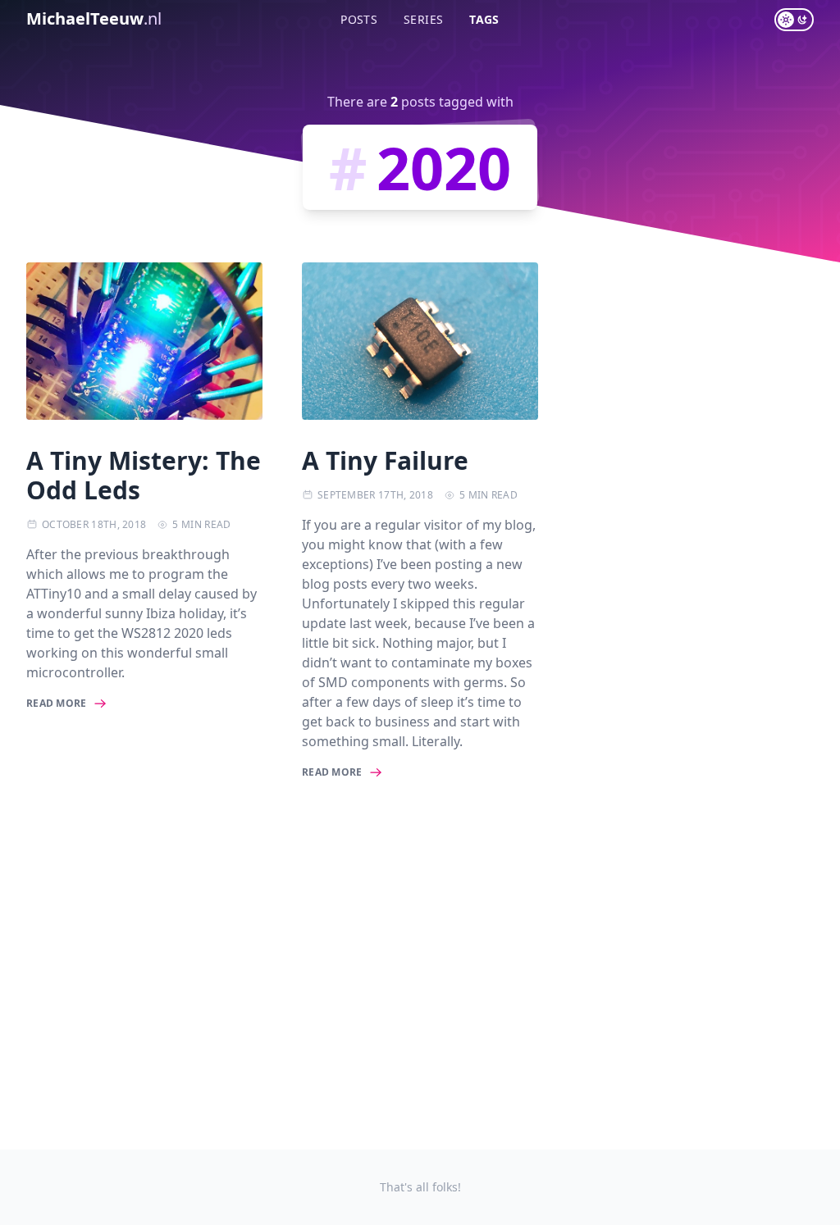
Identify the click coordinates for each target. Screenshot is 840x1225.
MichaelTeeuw (94, 18)
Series (423, 19)
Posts (358, 19)
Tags (484, 19)
